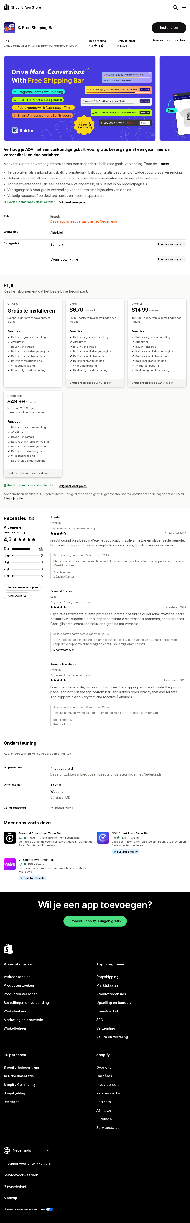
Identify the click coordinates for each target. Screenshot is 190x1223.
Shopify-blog (14, 1093)
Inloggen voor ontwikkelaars (27, 1163)
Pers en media (108, 1093)
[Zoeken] (175, 7)
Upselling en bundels (113, 1003)
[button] (48, 840)
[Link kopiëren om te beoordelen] (63, 517)
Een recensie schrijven (23, 587)
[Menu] (184, 7)
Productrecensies (111, 994)
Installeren (169, 28)
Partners (103, 1102)
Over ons (103, 1067)
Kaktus (122, 45)
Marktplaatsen (108, 985)
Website (57, 792)
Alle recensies (17, 595)
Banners (57, 244)
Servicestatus (108, 1128)
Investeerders (108, 1085)
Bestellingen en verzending (26, 1003)
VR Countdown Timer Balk (36, 860)
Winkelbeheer (15, 1028)
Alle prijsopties (14, 498)
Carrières (104, 1076)
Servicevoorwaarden (21, 1175)
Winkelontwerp (16, 1011)
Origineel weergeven (73, 202)
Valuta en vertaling (112, 1037)
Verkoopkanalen (17, 977)
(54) (100, 45)
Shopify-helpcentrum (21, 1067)
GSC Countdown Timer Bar (130, 833)
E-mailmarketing (110, 1011)
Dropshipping (107, 977)
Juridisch (104, 1119)
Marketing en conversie (23, 1020)
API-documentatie (19, 1076)
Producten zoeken (19, 985)
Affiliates (104, 1110)
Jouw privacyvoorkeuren (24, 1209)
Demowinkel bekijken (169, 40)
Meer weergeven (64, 649)
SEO (99, 1020)
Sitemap (10, 1198)
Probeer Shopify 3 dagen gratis (95, 921)
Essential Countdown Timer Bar (40, 833)
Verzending (105, 1028)
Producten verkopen (21, 994)
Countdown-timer (65, 259)
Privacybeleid (61, 769)
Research (11, 1102)
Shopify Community (20, 1085)
